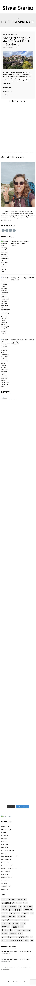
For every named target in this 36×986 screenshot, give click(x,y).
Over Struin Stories (17, 982)
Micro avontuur (5, 859)
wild (31, 937)
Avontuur (3, 826)
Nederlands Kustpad (6, 865)
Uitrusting (3, 889)
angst (14, 899)
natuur (5, 920)
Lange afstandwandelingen (8, 856)
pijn (21, 919)
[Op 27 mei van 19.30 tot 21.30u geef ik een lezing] (18, 592)
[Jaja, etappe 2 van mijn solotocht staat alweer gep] (18, 792)
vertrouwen (4, 933)
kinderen (25, 913)
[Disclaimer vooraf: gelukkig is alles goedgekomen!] (18, 652)
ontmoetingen (14, 919)
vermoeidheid (26, 930)
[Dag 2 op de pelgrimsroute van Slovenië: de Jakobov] (18, 552)
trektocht (7, 930)
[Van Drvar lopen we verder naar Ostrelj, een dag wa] (18, 732)
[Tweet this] (26, 95)
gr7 (11, 909)
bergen (18, 903)
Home (9, 982)
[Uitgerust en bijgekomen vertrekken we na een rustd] (18, 692)
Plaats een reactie (7, 91)
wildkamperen (16, 940)
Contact (26, 982)
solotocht (5, 927)
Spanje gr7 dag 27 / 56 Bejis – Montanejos (22, 277)
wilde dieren (5, 940)
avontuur (22, 899)
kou (32, 913)
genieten (29, 906)
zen (32, 940)
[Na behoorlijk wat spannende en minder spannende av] (18, 612)
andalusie (6, 899)
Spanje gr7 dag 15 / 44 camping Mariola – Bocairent (17, 41)
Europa (3, 838)
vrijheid (20, 933)
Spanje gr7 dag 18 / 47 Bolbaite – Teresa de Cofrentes (16, 951)
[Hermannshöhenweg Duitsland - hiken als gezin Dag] (18, 452)
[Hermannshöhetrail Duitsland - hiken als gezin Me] (18, 492)
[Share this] (23, 95)
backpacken (8, 903)
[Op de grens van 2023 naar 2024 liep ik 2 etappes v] (18, 632)
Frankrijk (3, 847)
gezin (4, 909)
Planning (3, 874)
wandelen (23, 937)
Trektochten (12, 34)
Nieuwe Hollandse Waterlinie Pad (10, 868)
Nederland (4, 862)
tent (22, 926)
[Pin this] (31, 95)
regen (4, 923)
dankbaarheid (13, 906)
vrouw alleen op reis (9, 937)
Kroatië (3, 853)
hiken (18, 909)
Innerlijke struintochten (7, 850)
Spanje (5, 34)
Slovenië (3, 880)
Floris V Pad (4, 844)
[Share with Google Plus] (28, 95)
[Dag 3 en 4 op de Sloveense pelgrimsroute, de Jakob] (18, 532)
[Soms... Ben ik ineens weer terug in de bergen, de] (18, 772)
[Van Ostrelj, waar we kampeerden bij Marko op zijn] (18, 712)
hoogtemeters (28, 909)
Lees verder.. (7, 87)
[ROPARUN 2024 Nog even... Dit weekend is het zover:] (18, 512)
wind (26, 940)
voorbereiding (13, 933)
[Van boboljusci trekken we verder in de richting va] (18, 752)
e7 (24, 906)
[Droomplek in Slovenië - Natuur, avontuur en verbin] (18, 432)
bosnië (25, 903)
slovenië (15, 923)
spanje (15, 926)
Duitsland (3, 835)
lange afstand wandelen (8, 916)
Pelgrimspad (4, 871)
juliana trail (4, 913)
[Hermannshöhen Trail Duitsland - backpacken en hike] (18, 472)
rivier (9, 923)
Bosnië (3, 832)
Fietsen (3, 841)
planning (26, 919)
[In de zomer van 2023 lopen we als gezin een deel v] (18, 572)
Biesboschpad (5, 829)
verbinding (18, 930)
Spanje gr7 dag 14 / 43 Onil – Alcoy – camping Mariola (16, 967)
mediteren (21, 916)
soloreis (23, 923)
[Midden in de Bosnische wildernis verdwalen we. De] (18, 672)
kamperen (14, 913)
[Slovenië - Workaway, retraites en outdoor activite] (18, 413)
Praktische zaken (5, 877)
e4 (20, 906)
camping (5, 906)
